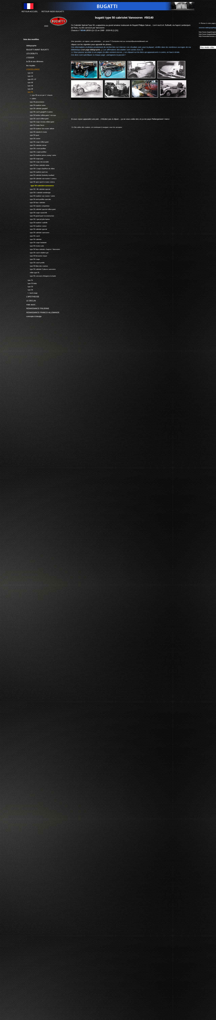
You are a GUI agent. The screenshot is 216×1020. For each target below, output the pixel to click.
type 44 (28, 75)
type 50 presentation (33, 101)
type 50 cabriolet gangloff (35, 108)
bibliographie (29, 45)
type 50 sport (31, 135)
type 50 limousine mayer (35, 255)
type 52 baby (30, 283)
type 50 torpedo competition (36, 205)
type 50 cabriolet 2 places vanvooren (39, 269)
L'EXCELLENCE (31, 68)
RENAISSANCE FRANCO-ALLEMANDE (41, 311)
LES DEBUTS (30, 53)
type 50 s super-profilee (34, 151)
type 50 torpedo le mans (35, 131)
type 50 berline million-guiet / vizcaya (39, 115)
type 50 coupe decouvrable (36, 161)
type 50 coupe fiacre (33, 125)
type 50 (28, 91)
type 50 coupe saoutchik (35, 212)
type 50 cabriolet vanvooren (36, 232)
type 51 (28, 280)
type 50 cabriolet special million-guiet (39, 209)
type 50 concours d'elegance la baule (39, 275)
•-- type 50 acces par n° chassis (37, 95)
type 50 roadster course (35, 225)
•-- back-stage (30, 292)
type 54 (28, 289)
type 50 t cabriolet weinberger (37, 192)
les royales (29, 64)
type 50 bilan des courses (35, 265)
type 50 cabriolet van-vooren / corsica (39, 178)
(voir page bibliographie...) (91, 50)
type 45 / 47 (29, 79)
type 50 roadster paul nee (35, 171)
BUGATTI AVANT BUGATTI (36, 48)
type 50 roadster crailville (35, 222)
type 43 (28, 72)
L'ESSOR (28, 56)
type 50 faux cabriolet (34, 202)
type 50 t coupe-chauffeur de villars (39, 168)
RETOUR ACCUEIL (30, 11)
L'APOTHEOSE (31, 296)
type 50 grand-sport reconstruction (38, 215)
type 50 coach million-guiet (36, 118)
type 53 (28, 286)
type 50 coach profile (34, 262)
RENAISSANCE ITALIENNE (36, 307)
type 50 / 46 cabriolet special (36, 189)
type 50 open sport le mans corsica (39, 181)
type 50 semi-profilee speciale (37, 199)
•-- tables (29, 98)
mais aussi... (30, 304)
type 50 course (31, 138)
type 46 (28, 82)
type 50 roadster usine (34, 105)
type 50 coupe (31, 259)
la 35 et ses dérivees (33, 60)
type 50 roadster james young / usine (39, 155)
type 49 (28, 88)
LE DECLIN (29, 300)
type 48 (28, 85)
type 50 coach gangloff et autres (38, 111)
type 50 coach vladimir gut (35, 252)
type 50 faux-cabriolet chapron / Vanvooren (41, 249)
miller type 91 (31, 272)
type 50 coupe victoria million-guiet (38, 121)
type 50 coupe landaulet (35, 242)
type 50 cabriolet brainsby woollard (38, 175)
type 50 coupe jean (33, 158)
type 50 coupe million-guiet (36, 141)
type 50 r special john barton (36, 219)
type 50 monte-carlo (33, 245)
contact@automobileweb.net (137, 41)
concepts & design (32, 315)
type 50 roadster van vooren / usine (39, 195)
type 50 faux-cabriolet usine (36, 165)
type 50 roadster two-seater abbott (38, 128)
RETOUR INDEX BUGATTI (53, 11)
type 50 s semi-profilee (34, 148)
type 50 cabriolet (32, 239)
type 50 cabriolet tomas (34, 145)
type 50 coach (31, 235)
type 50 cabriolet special (35, 229)
